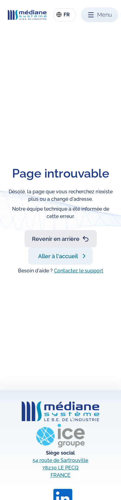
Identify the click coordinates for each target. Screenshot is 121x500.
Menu (104, 14)
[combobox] (64, 15)
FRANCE (60, 475)
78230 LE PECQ (60, 468)
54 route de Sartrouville (60, 460)
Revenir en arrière (55, 239)
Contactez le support (78, 271)
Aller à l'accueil (58, 256)
